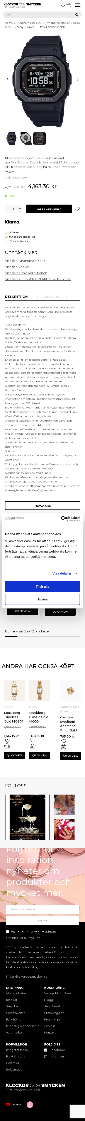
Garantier (12, 1063)
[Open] (27, 817)
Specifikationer (52, 297)
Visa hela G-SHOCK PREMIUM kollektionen (38, 279)
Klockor (11, 1000)
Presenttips (52, 1019)
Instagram (56, 1056)
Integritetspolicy (17, 1050)
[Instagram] (47, 837)
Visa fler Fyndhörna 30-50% (25, 261)
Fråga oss (42, 505)
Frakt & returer (16, 1056)
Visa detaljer (62, 573)
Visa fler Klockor (17, 267)
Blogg (48, 1000)
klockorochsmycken (27, 796)
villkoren (50, 931)
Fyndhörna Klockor (58, 22)
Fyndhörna (13, 1019)
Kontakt (50, 1032)
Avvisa (42, 599)
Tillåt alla (42, 586)
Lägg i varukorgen (49, 208)
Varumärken (15, 1032)
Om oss (49, 1026)
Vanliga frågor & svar (58, 993)
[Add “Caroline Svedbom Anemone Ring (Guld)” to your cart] (63, 746)
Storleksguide (54, 1013)
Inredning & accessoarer (23, 1026)
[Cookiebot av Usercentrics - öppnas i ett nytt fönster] (61, 519)
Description (16, 297)
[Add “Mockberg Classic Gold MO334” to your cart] (33, 745)
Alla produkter (16, 993)
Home (9, 22)
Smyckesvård (54, 1006)
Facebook (57, 1050)
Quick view (22, 611)
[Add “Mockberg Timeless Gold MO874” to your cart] (7, 745)
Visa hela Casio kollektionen (26, 273)
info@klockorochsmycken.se (27, 976)
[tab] (16, 296)
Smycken (13, 1006)
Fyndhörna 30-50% (29, 22)
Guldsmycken (16, 1013)
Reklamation (15, 1069)
